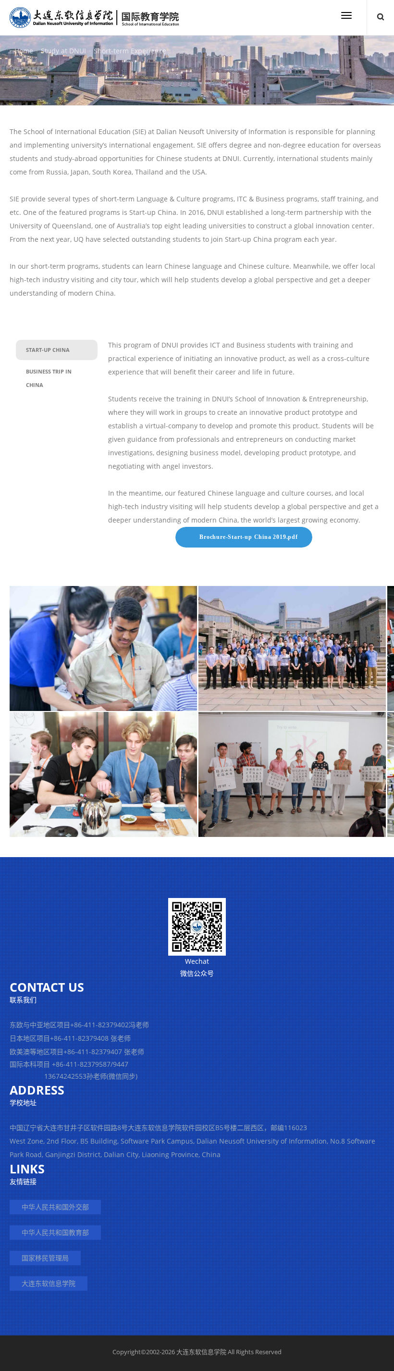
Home (23, 50)
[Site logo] (94, 17)
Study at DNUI (63, 50)
